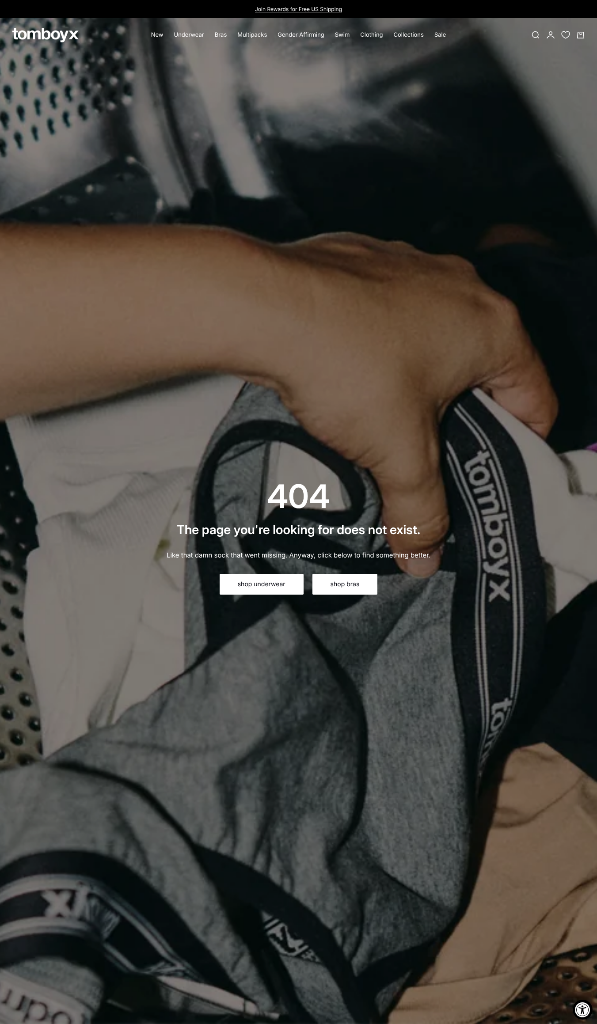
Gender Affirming (301, 34)
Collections (409, 34)
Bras (221, 34)
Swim (342, 34)
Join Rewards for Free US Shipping (298, 9)
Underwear (189, 34)
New (157, 34)
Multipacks (252, 34)
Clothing (371, 34)
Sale (440, 34)
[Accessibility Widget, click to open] (583, 1010)
